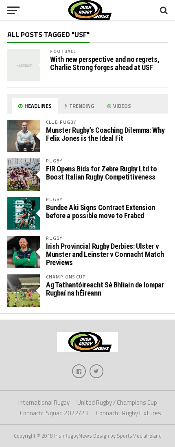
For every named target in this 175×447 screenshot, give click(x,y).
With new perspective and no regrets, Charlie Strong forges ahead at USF (104, 63)
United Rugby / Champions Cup (117, 402)
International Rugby (44, 402)
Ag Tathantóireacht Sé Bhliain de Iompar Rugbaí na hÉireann (105, 288)
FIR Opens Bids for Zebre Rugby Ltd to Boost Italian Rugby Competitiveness (101, 172)
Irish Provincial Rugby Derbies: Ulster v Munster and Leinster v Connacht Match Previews (105, 254)
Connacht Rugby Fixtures (128, 413)
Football (63, 51)
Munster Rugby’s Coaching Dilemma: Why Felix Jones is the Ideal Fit (105, 134)
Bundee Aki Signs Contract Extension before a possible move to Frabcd (100, 211)
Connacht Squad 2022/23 (54, 413)
